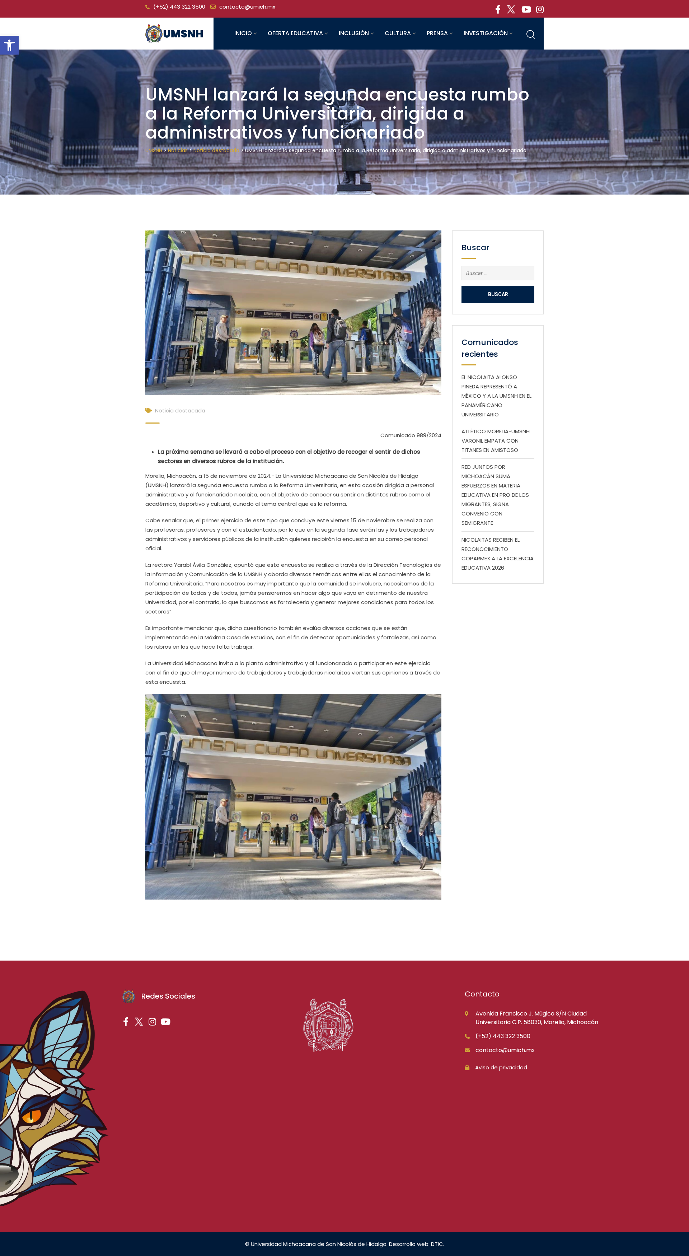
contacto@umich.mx (247, 6)
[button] (9, 45)
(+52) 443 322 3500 (179, 6)
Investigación (486, 33)
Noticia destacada (180, 410)
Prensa (437, 33)
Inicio (243, 33)
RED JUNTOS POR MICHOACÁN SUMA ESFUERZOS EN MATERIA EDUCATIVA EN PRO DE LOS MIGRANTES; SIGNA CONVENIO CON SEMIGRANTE (495, 495)
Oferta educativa (295, 33)
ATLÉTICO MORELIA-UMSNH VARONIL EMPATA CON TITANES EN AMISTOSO (495, 441)
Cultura (398, 33)
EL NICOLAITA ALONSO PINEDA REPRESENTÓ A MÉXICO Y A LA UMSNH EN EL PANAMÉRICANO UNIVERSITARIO (496, 395)
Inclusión (354, 33)
